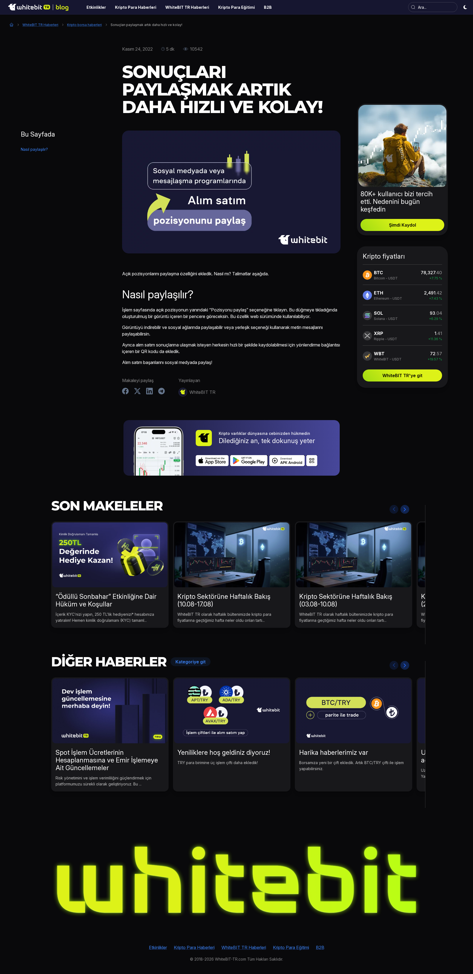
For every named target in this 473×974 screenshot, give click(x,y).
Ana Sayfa (11, 24)
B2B (320, 947)
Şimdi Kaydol (402, 225)
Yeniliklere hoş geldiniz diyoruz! (223, 752)
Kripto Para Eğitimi (291, 947)
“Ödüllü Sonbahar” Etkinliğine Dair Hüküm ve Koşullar (106, 600)
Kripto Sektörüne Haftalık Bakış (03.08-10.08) (345, 600)
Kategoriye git (190, 661)
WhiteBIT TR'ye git (402, 375)
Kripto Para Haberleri (194, 947)
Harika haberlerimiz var (333, 752)
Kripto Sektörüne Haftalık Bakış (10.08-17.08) (223, 600)
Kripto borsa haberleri (84, 25)
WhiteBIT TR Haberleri (40, 25)
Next (404, 509)
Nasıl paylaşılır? (34, 149)
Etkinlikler (158, 947)
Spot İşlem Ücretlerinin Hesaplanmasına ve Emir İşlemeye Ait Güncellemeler (107, 760)
